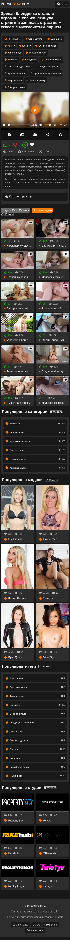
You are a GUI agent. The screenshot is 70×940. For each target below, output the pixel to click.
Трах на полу (37, 696)
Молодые (37, 423)
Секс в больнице (37, 687)
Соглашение (50, 924)
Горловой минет (53, 59)
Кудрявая (37, 758)
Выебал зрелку (37, 80)
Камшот (26, 45)
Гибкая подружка (37, 740)
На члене (37, 705)
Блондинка (31, 59)
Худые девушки (37, 459)
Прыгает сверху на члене (47, 73)
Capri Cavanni (35, 39)
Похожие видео (42, 210)
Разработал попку (37, 767)
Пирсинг (37, 749)
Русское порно (37, 450)
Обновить (8, 214)
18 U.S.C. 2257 (20, 924)
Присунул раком (16, 87)
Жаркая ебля (15, 80)
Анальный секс (37, 432)
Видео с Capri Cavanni (15, 210)
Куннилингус (14, 52)
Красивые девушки (37, 441)
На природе (37, 775)
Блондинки (56, 39)
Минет (11, 45)
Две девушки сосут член (37, 722)
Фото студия (37, 678)
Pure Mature (14, 39)
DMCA (36, 924)
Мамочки (12, 59)
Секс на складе (37, 713)
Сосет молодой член (19, 66)
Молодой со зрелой (48, 66)
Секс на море (37, 731)
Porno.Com (15, 4)
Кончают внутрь (37, 468)
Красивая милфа (17, 73)
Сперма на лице (47, 45)
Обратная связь (35, 930)
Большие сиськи (37, 52)
